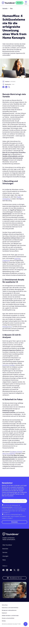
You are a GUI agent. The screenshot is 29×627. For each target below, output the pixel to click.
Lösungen (5, 556)
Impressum (4, 613)
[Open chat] (25, 624)
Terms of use (5, 605)
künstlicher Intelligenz (8, 365)
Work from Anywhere (8, 453)
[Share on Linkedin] (6, 87)
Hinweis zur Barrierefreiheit (8, 618)
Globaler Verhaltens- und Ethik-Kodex (10, 615)
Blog (11, 8)
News (4, 560)
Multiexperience (7, 327)
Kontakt (19, 2)
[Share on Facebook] (3, 87)
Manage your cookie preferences (9, 610)
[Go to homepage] (8, 3)
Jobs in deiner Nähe (12, 595)
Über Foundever (7, 545)
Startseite (4, 8)
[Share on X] (9, 87)
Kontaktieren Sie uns (16, 578)
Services (4, 552)
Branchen (5, 549)
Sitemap (3, 620)
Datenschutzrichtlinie (7, 507)
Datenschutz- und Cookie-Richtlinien (10, 607)
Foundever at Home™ (16, 451)
